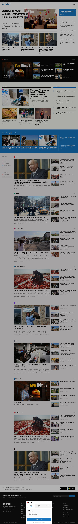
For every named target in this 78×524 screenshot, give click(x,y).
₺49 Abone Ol (39, 519)
